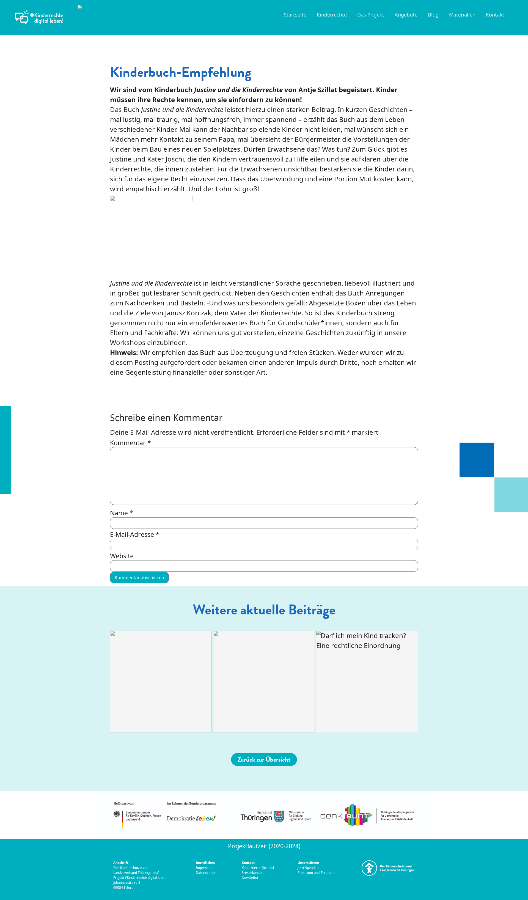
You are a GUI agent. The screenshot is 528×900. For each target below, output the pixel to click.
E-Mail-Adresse (134, 534)
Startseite (295, 14)
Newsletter (250, 877)
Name (121, 513)
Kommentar (130, 443)
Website (122, 556)
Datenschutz (205, 872)
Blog (433, 14)
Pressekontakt (253, 872)
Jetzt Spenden (308, 867)
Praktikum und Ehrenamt (317, 872)
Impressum (205, 867)
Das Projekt (370, 14)
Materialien (462, 14)
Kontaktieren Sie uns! (258, 867)
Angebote (406, 14)
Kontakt (495, 14)
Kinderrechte (332, 14)
